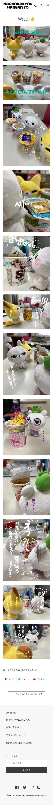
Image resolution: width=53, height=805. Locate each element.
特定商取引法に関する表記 (19, 743)
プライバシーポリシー (17, 735)
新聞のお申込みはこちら (18, 719)
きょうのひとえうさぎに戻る (29, 694)
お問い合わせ (12, 727)
